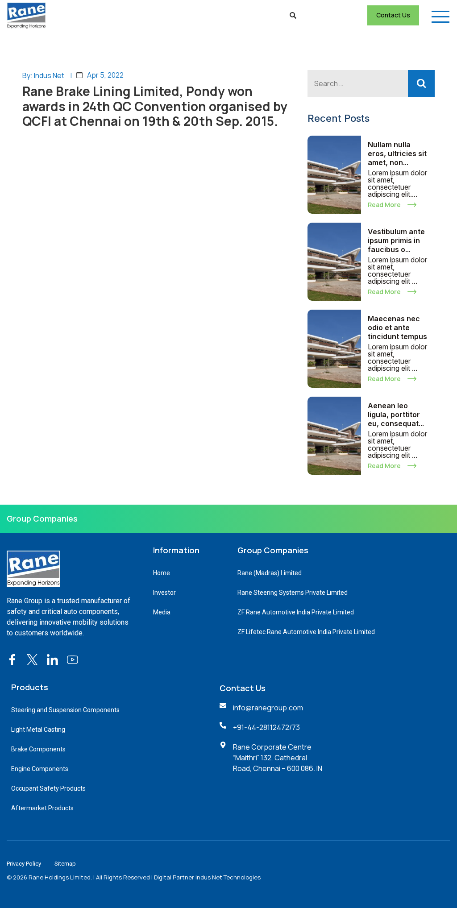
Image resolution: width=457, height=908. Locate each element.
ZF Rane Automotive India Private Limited (295, 612)
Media (161, 612)
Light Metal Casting (38, 729)
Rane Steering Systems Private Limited (292, 592)
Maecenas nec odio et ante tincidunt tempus (397, 327)
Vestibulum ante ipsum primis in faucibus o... (396, 240)
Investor (164, 592)
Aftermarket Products (42, 808)
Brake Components (38, 749)
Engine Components (39, 768)
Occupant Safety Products (48, 788)
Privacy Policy (24, 863)
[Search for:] (371, 83)
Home (161, 572)
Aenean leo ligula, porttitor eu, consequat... (396, 414)
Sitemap (65, 863)
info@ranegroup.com (268, 708)
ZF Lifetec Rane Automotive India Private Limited (306, 631)
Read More (384, 204)
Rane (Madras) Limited (269, 572)
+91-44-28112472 (261, 727)
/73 (294, 727)
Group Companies (42, 518)
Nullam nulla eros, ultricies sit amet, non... (397, 153)
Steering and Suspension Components (65, 709)
